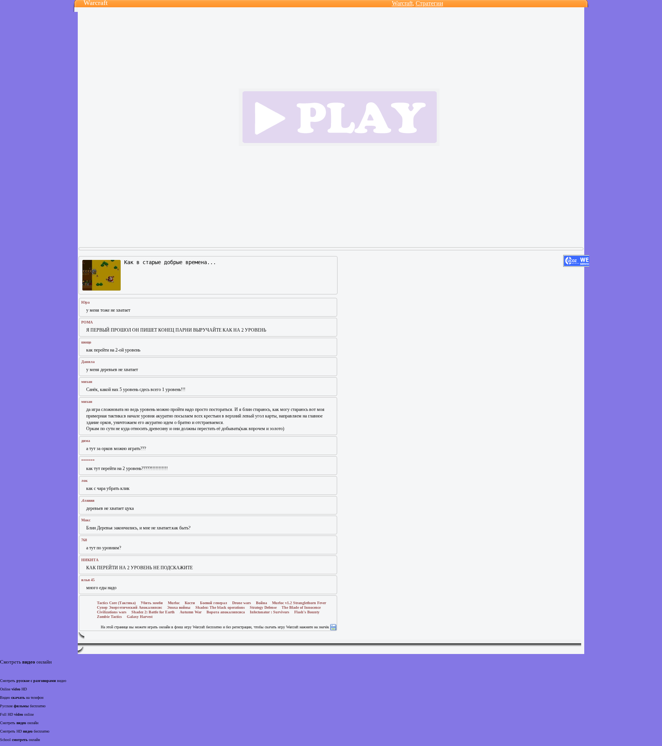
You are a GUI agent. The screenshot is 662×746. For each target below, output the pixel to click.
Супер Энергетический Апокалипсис (129, 607)
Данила (88, 362)
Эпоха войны (178, 607)
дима (85, 441)
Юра (85, 302)
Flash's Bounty (307, 612)
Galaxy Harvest (139, 617)
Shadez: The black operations (220, 607)
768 (84, 540)
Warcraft (402, 3)
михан (86, 382)
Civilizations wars (111, 612)
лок (84, 480)
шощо (86, 342)
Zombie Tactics (109, 617)
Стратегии (429, 3)
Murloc (174, 603)
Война (261, 603)
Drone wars (241, 603)
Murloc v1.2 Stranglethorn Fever (299, 603)
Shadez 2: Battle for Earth (153, 612)
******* (88, 460)
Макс (85, 520)
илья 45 (88, 580)
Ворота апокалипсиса (225, 612)
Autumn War (191, 612)
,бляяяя (87, 500)
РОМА (87, 322)
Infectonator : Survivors (269, 612)
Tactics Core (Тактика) (116, 603)
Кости (190, 603)
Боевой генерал (213, 603)
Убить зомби (152, 603)
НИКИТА (89, 560)
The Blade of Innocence (301, 607)
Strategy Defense (263, 607)
